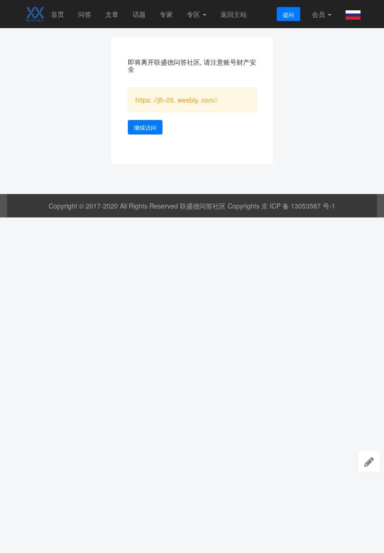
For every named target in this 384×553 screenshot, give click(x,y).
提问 (288, 14)
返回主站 (234, 14)
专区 (194, 14)
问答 (84, 14)
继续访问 (145, 127)
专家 (166, 14)
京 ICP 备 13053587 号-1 (298, 205)
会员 (318, 14)
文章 (111, 14)
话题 (139, 14)
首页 (57, 14)
